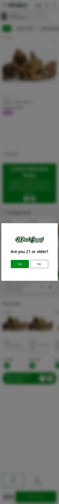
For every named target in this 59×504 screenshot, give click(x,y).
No (39, 264)
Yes (20, 264)
